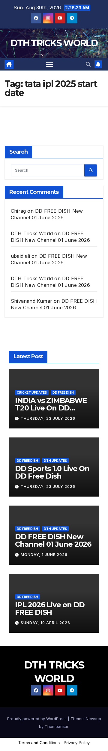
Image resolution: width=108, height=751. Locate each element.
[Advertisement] (54, 706)
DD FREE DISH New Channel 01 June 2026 (53, 540)
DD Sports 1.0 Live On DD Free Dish (52, 472)
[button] (88, 64)
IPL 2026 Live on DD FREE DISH (50, 608)
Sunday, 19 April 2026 (45, 622)
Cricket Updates (32, 392)
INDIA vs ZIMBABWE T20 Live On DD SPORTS (51, 408)
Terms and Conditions (39, 742)
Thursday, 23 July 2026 (48, 418)
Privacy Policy (77, 742)
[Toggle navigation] (49, 64)
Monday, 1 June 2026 (44, 554)
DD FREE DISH (63, 392)
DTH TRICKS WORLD (54, 43)
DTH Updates (55, 460)
